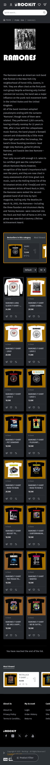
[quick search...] (44, 12)
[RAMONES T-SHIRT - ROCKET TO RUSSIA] (13, 515)
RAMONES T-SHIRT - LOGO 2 (36, 350)
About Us (7, 703)
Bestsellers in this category (19, 237)
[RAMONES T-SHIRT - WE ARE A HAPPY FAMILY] (13, 606)
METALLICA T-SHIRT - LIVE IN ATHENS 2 (24, 676)
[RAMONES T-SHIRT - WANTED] (36, 560)
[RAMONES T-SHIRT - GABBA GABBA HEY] (36, 287)
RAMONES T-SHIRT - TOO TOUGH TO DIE (13, 578)
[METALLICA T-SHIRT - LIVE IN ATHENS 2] (11, 679)
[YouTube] (33, 736)
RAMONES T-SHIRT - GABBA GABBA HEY (36, 304)
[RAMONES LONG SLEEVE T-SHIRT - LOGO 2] (13, 287)
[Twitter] (19, 736)
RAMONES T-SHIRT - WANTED (36, 577)
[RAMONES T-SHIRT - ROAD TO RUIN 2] (36, 469)
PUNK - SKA (19, 20)
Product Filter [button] (26, 757)
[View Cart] (45, 4)
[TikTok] (26, 736)
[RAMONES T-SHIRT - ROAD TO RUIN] (13, 469)
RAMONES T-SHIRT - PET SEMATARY (13, 441)
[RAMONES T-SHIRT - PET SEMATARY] (13, 424)
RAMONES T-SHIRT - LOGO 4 (26, 248)
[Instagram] (13, 736)
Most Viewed (39, 237)
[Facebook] (6, 736)
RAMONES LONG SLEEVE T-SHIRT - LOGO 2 (13, 304)
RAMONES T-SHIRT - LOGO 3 (13, 395)
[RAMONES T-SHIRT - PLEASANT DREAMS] (36, 424)
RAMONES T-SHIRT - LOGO (13, 350)
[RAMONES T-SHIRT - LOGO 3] (13, 378)
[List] (10, 270)
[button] (24, 256)
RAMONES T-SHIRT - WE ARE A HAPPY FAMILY (13, 623)
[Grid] (5, 270)
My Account (30, 703)
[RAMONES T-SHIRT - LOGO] (13, 333)
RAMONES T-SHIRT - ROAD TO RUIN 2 (36, 486)
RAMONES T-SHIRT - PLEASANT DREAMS (36, 441)
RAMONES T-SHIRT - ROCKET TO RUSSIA (13, 532)
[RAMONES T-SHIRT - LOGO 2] (36, 333)
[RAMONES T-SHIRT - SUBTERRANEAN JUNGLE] (36, 515)
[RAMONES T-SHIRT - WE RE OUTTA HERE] (36, 606)
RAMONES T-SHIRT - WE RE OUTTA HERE (36, 623)
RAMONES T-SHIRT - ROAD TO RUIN (13, 486)
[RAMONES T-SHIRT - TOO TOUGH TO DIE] (13, 560)
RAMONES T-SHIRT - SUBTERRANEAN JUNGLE (36, 532)
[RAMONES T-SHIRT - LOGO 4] (15, 251)
